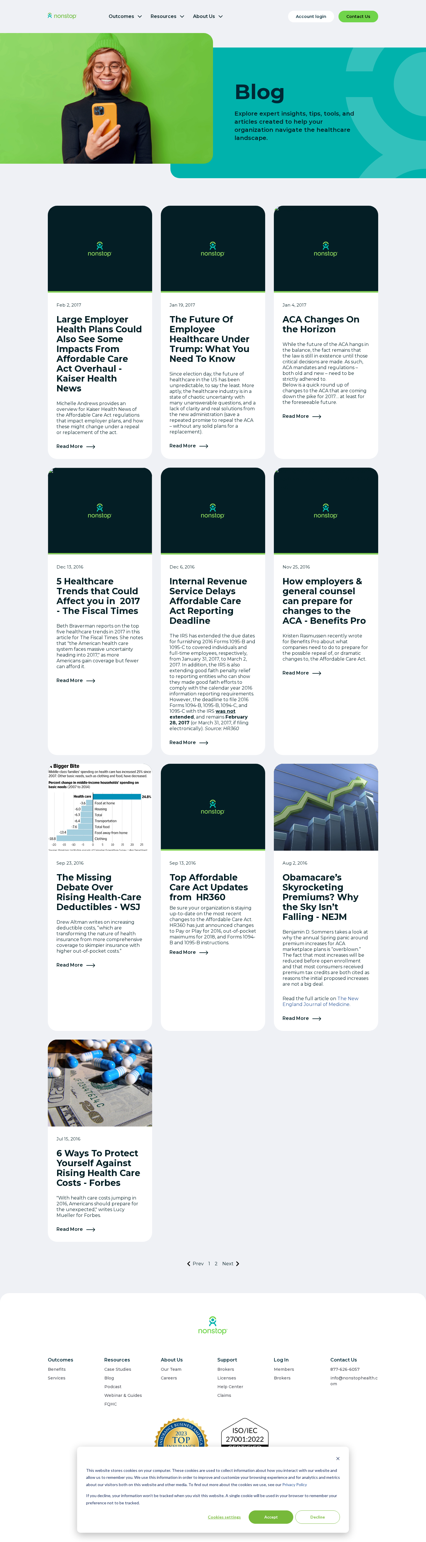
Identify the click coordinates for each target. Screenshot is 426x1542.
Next (228, 1263)
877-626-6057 (345, 1369)
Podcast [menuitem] (112, 1386)
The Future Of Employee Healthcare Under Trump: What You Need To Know (210, 339)
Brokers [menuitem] (225, 1369)
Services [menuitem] (56, 1378)
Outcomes (122, 16)
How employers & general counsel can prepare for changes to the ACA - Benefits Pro (324, 601)
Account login (311, 16)
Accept (271, 1516)
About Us (204, 16)
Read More (70, 446)
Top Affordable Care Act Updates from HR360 (209, 887)
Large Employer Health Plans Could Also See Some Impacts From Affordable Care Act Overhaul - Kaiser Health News (99, 354)
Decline (317, 1516)
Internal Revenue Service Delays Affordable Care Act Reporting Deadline (208, 601)
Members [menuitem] (284, 1369)
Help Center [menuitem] (230, 1386)
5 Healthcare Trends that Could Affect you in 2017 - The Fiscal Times (98, 596)
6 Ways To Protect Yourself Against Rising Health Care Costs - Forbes (98, 1168)
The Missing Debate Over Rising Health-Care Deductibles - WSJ (99, 892)
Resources (164, 16)
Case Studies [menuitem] (117, 1369)
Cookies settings (224, 1516)
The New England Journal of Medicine (320, 1001)
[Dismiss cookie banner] (338, 1459)
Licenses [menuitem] (226, 1378)
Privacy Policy (294, 1484)
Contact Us (358, 16)
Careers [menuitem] (169, 1378)
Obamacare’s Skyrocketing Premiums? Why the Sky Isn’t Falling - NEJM (320, 897)
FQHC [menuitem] (110, 1404)
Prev (198, 1263)
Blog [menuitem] (109, 1378)
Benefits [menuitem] (57, 1369)
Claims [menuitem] (224, 1395)
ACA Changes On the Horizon (321, 324)
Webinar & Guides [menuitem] (123, 1395)
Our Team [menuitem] (171, 1369)
